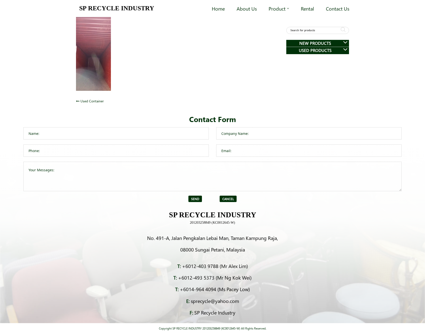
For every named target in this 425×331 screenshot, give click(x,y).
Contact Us (337, 8)
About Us (247, 8)
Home (218, 8)
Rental (307, 8)
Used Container (92, 101)
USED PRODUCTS (315, 50)
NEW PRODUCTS (315, 43)
